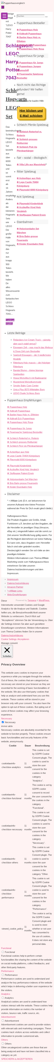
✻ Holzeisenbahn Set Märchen (22, 479)
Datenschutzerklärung (18, 583)
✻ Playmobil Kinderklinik (30, 203)
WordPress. (44, 600)
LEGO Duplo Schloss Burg (26, 393)
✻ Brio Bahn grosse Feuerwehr (22, 483)
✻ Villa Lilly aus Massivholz (31, 164)
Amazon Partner (15, 587)
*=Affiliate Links (14, 591)
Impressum (12, 579)
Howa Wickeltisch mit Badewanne (29, 378)
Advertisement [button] (8, 1017)
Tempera (32, 600)
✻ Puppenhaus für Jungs (30, 62)
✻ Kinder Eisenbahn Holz (30, 244)
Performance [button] (7, 971)
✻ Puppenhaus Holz (27, 29)
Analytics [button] (5, 994)
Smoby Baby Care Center (26, 385)
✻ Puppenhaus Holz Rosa (30, 49)
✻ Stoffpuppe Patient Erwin (31, 215)
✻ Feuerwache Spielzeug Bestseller (24, 432)
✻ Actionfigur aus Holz (29, 178)
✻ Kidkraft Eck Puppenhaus (31, 45)
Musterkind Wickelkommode (27, 382)
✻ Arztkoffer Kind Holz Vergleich (23, 469)
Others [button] (4, 1039)
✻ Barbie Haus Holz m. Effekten (23, 414)
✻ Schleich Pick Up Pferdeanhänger (25, 446)
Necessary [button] (6, 718)
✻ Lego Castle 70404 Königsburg (23, 456)
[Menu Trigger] (4, 16)
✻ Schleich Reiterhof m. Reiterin (23, 438)
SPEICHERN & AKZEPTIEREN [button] (17, 1059)
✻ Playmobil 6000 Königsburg (32, 189)
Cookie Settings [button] (9, 639)
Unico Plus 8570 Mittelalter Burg (29, 389)
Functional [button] (6, 948)
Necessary (10, 722)
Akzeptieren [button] (23, 639)
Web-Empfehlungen (17, 594)
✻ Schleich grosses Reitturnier (22, 442)
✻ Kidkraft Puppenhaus (29, 33)
